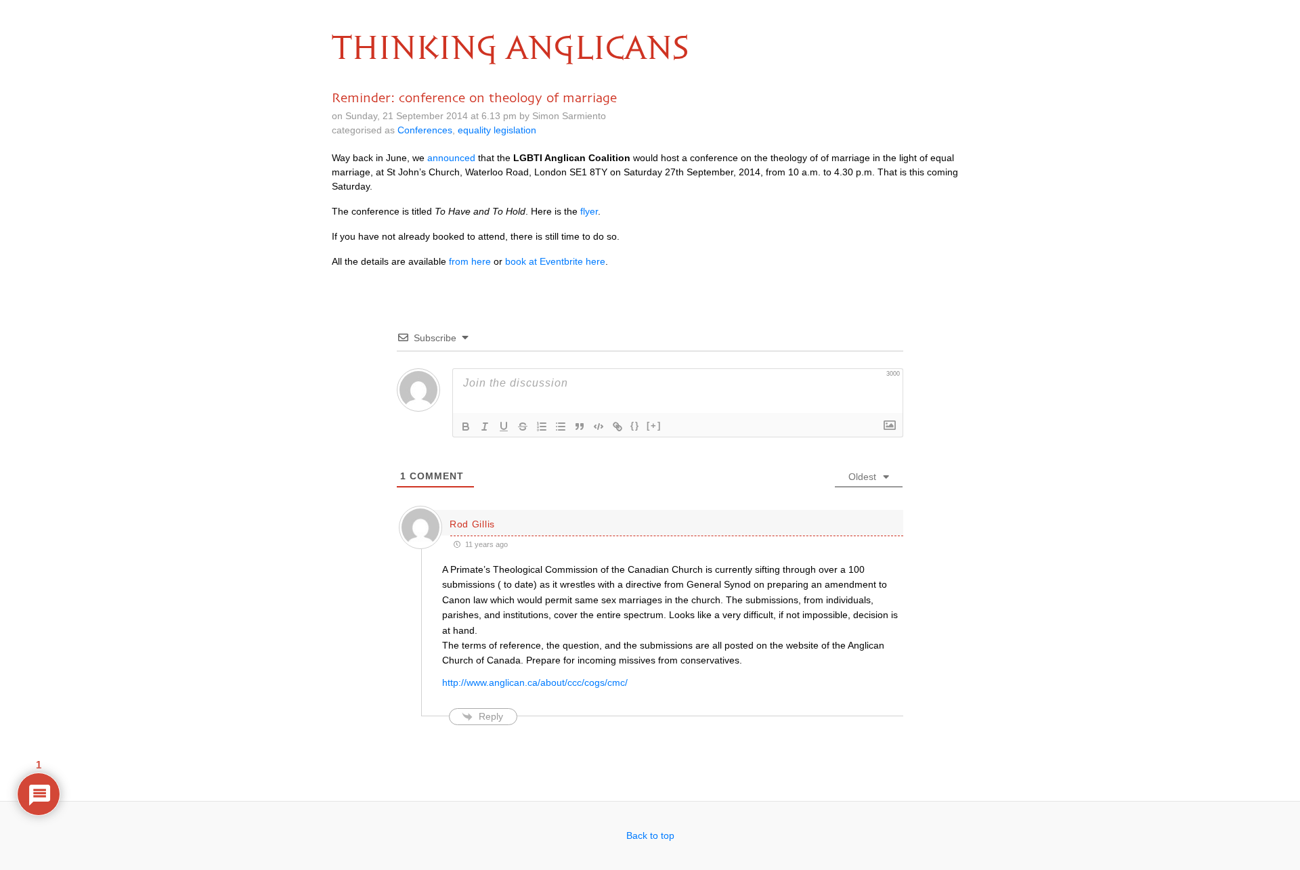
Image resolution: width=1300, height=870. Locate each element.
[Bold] (465, 426)
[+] (654, 425)
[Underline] (503, 426)
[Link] (617, 426)
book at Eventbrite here (555, 261)
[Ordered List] (541, 426)
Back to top (650, 835)
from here (470, 261)
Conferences (424, 130)
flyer (589, 211)
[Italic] (484, 426)
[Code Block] (598, 426)
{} (635, 425)
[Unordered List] (560, 426)
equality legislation (497, 130)
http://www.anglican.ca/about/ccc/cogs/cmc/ (535, 682)
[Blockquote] (579, 426)
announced (451, 157)
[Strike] (522, 426)
